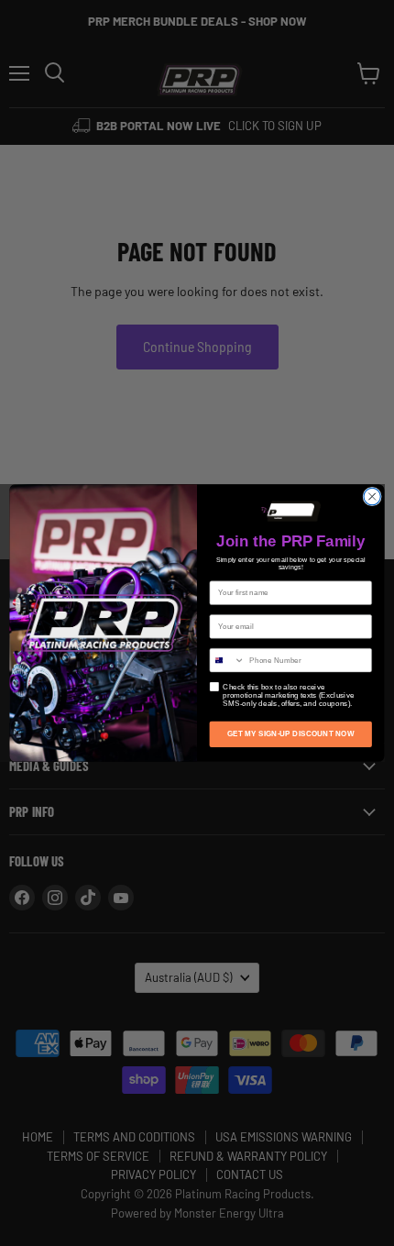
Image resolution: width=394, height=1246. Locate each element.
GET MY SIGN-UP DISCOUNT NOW (290, 734)
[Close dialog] (372, 496)
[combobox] (227, 659)
